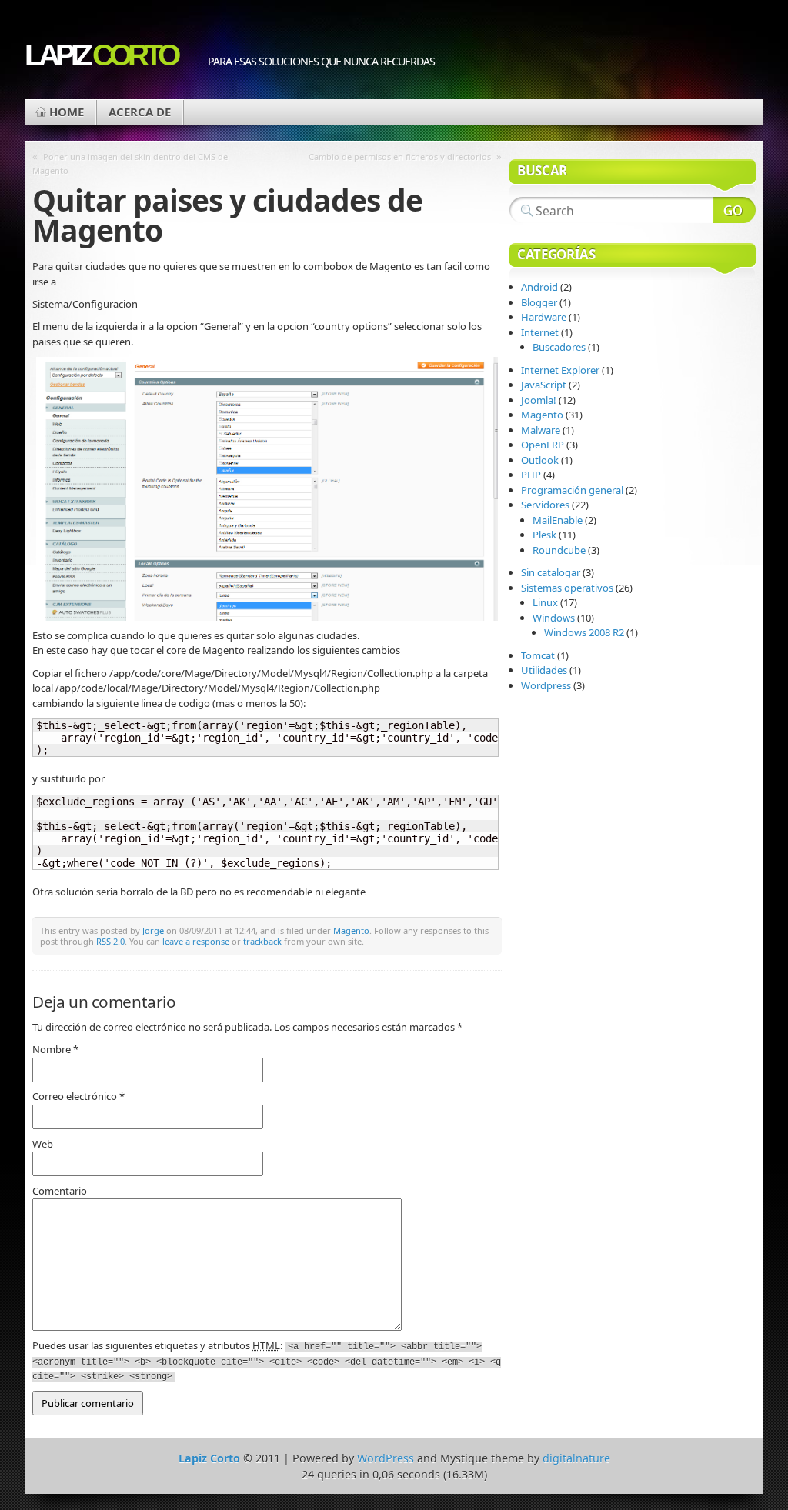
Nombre (55, 1049)
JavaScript (543, 385)
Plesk (544, 535)
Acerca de (140, 111)
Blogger (539, 302)
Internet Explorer (560, 370)
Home (66, 111)
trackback (262, 941)
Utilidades (544, 670)
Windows (554, 618)
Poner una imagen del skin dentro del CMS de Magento (130, 163)
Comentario (59, 1191)
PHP (531, 475)
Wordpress (546, 685)
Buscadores (559, 347)
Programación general (572, 490)
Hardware (543, 317)
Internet (540, 332)
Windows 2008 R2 (584, 632)
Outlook (540, 460)
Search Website (734, 210)
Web (42, 1144)
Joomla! (538, 400)
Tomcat (538, 655)
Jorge (153, 930)
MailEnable (558, 520)
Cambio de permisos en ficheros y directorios (400, 156)
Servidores (545, 505)
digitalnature (576, 1458)
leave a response (195, 941)
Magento (351, 930)
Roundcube (559, 550)
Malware (540, 430)
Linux (545, 602)
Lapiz (100, 55)
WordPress (385, 1458)
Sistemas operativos (567, 588)
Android (539, 287)
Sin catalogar (550, 572)
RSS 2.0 (110, 941)
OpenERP (542, 445)
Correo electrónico (78, 1096)
